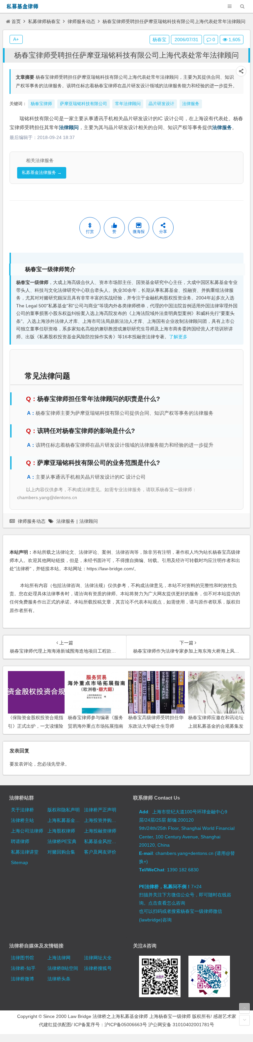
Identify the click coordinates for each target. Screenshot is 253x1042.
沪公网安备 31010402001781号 (181, 1024)
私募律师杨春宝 (44, 21)
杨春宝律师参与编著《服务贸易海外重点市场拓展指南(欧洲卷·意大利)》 (95, 726)
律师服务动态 (81, 21)
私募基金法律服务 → (42, 172)
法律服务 (222, 127)
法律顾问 (69, 127)
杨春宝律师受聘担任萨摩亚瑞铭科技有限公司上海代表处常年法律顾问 (126, 55)
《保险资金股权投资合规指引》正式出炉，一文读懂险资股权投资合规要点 (35, 726)
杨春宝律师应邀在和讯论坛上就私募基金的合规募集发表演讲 (215, 726)
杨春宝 (159, 39)
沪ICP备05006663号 (125, 1024)
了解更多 (178, 336)
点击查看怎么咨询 (166, 903)
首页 (16, 21)
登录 (60, 764)
